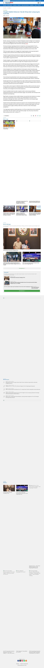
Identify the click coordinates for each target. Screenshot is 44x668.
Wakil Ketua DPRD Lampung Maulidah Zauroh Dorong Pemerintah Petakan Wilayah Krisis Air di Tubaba (12, 263)
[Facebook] (18, 661)
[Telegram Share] (38, 116)
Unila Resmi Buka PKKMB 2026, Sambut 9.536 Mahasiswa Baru (34, 202)
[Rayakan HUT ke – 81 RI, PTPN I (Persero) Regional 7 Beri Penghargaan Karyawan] (35, 525)
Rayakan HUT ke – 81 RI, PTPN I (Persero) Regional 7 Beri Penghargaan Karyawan (20, 386)
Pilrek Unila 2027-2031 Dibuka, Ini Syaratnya (8, 128)
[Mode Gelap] (38, 3)
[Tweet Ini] (33, 116)
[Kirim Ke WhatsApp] (40, 116)
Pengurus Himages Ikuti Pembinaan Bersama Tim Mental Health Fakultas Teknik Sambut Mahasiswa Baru (21, 214)
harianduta (7, 15)
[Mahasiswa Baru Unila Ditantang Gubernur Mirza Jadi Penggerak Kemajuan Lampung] (9, 209)
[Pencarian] (40, 3)
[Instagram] (22, 661)
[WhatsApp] (24, 661)
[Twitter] (20, 661)
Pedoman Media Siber (24, 663)
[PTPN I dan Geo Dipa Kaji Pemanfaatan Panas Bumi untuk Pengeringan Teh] (32, 257)
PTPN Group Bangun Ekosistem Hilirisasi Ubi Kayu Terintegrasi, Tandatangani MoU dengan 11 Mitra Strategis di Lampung (34, 652)
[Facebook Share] (31, 116)
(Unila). (26, 43)
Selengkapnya (21, 268)
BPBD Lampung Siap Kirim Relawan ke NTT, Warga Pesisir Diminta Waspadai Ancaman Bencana (23, 389)
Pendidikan (5, 10)
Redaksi (17, 663)
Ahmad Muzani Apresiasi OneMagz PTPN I (10, 250)
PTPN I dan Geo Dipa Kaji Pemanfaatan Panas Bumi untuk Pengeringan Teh (31, 263)
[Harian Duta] (9, 3)
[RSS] (26, 661)
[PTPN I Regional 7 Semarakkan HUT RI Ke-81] (22, 610)
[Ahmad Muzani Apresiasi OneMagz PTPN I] (22, 238)
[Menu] (4, 3)
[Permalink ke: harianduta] (4, 15)
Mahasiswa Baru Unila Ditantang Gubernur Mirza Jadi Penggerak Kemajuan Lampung (9, 214)
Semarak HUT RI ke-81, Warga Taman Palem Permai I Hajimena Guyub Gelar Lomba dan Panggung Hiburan (21, 383)
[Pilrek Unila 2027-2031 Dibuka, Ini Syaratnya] (9, 123)
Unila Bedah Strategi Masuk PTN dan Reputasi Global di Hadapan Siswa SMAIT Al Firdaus (22, 202)
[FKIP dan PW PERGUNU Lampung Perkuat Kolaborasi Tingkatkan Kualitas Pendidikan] (35, 209)
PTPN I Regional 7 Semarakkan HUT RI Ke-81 (21, 652)
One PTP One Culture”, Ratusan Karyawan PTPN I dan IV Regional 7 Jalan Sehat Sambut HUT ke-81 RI (8, 652)
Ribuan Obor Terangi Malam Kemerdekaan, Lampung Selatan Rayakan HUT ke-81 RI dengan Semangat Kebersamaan (22, 397)
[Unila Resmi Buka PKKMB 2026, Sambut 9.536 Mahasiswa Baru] (35, 160)
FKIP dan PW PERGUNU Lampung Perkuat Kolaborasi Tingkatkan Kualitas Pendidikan (35, 214)
